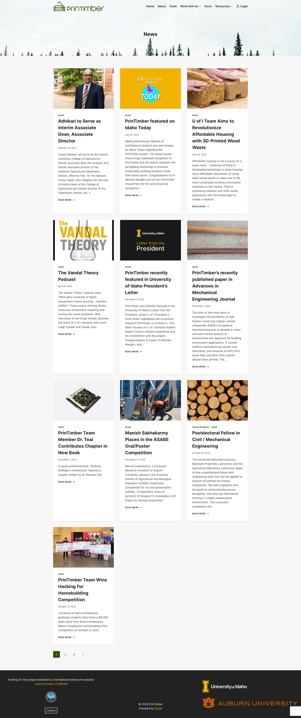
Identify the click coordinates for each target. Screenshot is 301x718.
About (162, 6)
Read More (66, 200)
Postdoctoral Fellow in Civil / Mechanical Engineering (216, 439)
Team (173, 6)
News (208, 6)
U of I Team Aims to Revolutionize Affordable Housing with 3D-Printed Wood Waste (216, 134)
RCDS (158, 708)
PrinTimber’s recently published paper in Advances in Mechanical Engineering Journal (215, 286)
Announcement (201, 427)
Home (150, 6)
